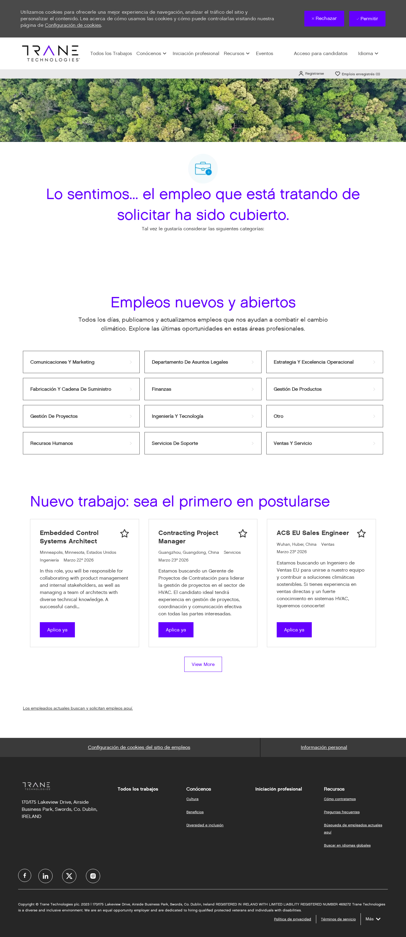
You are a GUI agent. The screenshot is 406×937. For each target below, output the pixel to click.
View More (203, 664)
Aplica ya (57, 630)
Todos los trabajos (138, 789)
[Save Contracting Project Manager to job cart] (243, 533)
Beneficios (195, 812)
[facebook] (24, 875)
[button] (311, 73)
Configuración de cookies (73, 25)
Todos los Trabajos (111, 53)
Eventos (264, 53)
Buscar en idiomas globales (347, 845)
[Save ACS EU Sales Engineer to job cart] (361, 533)
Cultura (192, 799)
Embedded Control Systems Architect (69, 537)
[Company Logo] (50, 53)
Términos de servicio (338, 919)
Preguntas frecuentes (342, 812)
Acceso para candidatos (320, 53)
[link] (81, 362)
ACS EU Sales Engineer (313, 533)
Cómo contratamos (340, 799)
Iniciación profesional (196, 53)
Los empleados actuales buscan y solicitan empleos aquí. (78, 708)
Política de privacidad (292, 919)
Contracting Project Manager (188, 537)
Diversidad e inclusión (205, 825)
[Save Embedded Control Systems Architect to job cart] (124, 533)
